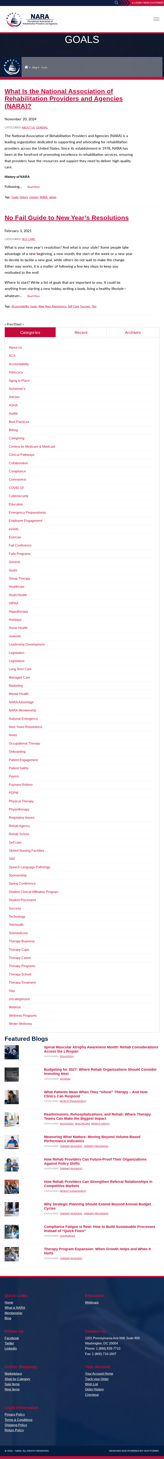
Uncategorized (19, 999)
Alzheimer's (17, 389)
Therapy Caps (19, 949)
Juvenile (15, 636)
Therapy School (20, 974)
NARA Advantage (21, 702)
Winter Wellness (20, 1023)
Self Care (73, 306)
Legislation (16, 652)
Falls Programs (19, 553)
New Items (12, 1389)
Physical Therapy (21, 801)
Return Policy (14, 1430)
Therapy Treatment (22, 982)
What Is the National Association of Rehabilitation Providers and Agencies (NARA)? (64, 99)
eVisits (13, 529)
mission (33, 197)
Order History (94, 1389)
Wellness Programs (23, 1015)
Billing (13, 430)
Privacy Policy (15, 1414)
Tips (93, 306)
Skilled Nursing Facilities (26, 850)
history (24, 197)
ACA (12, 355)
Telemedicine (18, 933)
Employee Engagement (25, 520)
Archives (133, 332)
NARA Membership (22, 710)
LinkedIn (11, 1348)
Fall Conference (20, 545)
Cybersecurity (18, 496)
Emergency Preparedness (27, 512)
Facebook (12, 1338)
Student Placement (22, 900)
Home (26, 67)
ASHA (13, 405)
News (13, 735)
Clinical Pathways (21, 454)
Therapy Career (20, 958)
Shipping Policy (16, 1425)
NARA (43, 197)
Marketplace (13, 1373)
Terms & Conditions (18, 1420)
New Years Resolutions (52, 306)
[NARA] (31, 20)
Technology (17, 916)
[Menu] (156, 19)
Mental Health (19, 694)
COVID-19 (16, 488)
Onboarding (17, 751)
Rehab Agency (19, 826)
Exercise (15, 537)
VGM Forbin (151, 1451)
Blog (34, 67)
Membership (13, 1313)
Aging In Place (19, 380)
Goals (14, 197)
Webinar (15, 1007)
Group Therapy (19, 578)
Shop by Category (17, 1379)
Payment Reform (21, 784)
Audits (13, 413)
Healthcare (16, 586)
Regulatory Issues (21, 817)
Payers (14, 776)
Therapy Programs (22, 966)
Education (16, 504)
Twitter (9, 1343)
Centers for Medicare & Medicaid (32, 446)
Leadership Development (27, 644)
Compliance (17, 471)
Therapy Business (22, 941)
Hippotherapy (18, 611)
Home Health (18, 628)
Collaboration (18, 463)
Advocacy (16, 372)
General (42, 128)
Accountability (20, 306)
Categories (30, 332)
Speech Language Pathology (29, 867)
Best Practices (19, 422)
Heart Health (18, 595)
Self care (28, 239)
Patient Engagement (23, 760)
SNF (12, 858)
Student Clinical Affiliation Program (33, 892)
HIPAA (13, 603)
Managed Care (19, 677)
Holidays (15, 619)
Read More (33, 187)
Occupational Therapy (24, 743)
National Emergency (23, 718)
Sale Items (12, 1384)
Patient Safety (19, 768)
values (52, 197)
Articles (14, 397)
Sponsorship (18, 875)
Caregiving (16, 438)
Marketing (16, 685)
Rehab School (19, 834)
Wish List (91, 1384)
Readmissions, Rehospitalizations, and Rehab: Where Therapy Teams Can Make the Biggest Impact (97, 1116)
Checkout (92, 1394)
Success (85, 306)
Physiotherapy (19, 809)
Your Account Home (99, 1373)
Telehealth (16, 924)
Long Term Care (20, 669)
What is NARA (15, 1307)
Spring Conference (22, 883)
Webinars (92, 1302)
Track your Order (97, 1379)
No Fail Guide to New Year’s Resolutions (67, 217)
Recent (81, 332)
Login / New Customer (148, 2)
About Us (28, 128)
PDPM (13, 793)
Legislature (17, 661)
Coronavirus (17, 479)
